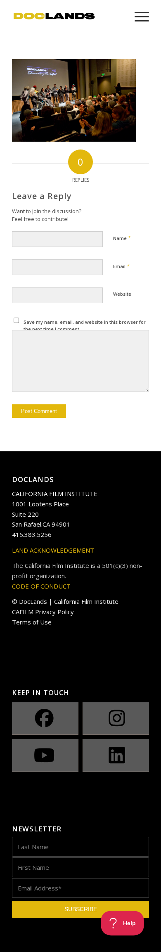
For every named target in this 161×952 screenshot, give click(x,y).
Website (122, 294)
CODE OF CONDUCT (41, 586)
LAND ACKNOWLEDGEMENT (53, 550)
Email (121, 266)
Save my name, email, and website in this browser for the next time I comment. (85, 325)
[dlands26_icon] (66, 16)
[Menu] (137, 16)
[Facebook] (44, 718)
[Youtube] (44, 755)
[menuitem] (137, 16)
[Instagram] (117, 718)
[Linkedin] (117, 755)
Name (122, 238)
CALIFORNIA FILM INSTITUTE (54, 493)
